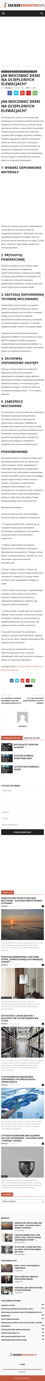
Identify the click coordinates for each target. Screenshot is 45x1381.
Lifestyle (5, 939)
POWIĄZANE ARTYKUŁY (12, 738)
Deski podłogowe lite (10, 1333)
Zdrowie (5, 1117)
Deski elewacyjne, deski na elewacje (24, 71)
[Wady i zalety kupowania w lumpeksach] (7, 1268)
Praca (4, 1056)
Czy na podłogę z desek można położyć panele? (33, 700)
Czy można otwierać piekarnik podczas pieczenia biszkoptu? (11, 700)
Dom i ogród (6, 71)
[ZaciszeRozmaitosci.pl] (22, 5)
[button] (42, 13)
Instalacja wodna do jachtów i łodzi (17, 1309)
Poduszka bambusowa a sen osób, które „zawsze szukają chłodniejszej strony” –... (22, 959)
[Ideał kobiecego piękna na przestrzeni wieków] (7, 1279)
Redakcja (8, 88)
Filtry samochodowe (10, 1319)
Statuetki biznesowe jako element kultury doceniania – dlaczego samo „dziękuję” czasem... (22, 1138)
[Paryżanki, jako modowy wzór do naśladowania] (7, 1290)
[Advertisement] (22, 40)
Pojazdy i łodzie (8, 1305)
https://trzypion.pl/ (9, 670)
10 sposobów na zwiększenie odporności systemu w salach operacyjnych (18, 1079)
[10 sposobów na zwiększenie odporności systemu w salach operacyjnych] (22, 1103)
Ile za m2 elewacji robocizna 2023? (23, 757)
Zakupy (4, 1176)
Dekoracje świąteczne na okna (14, 1340)
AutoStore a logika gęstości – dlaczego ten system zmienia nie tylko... (19, 1018)
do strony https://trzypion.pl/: (29, 666)
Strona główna (5, 66)
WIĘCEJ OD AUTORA (32, 738)
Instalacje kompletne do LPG (13, 1336)
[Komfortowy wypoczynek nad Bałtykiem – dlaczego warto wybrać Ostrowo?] (22, 924)
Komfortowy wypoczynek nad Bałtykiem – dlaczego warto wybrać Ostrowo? (21, 901)
